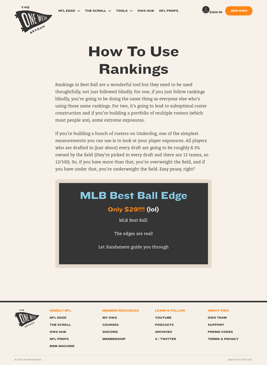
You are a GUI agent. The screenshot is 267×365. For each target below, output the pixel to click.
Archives (163, 331)
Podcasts (164, 324)
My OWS (109, 317)
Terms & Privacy (223, 339)
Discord (110, 331)
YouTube (163, 317)
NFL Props (168, 10)
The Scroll (95, 10)
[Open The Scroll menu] (110, 11)
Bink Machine (62, 346)
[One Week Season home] (27, 318)
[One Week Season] (33, 11)
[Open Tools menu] (131, 11)
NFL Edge (66, 10)
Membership (114, 339)
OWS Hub (145, 10)
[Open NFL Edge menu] (79, 11)
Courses (110, 324)
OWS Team (217, 317)
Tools (122, 10)
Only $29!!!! (126, 209)
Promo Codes (220, 331)
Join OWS (238, 10)
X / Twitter (165, 339)
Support (216, 324)
